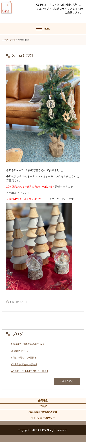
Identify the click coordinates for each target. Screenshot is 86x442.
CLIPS (6, 16)
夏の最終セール (19, 351)
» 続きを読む (67, 381)
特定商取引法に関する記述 (43, 412)
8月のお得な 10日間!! (23, 357)
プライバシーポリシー (43, 417)
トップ (5, 40)
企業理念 (43, 400)
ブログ (13, 40)
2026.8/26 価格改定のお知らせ (27, 344)
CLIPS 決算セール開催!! (24, 364)
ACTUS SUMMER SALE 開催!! (29, 371)
